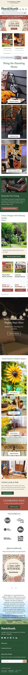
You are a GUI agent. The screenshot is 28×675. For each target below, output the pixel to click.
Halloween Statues (14, 101)
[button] (23, 9)
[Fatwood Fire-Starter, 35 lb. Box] (7, 267)
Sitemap (16, 671)
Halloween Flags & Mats (14, 171)
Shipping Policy (11, 670)
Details (19, 18)
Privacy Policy (4, 670)
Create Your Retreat (14, 333)
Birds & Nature (14, 433)
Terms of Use (18, 670)
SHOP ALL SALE (14, 506)
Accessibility (10, 671)
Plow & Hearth (8, 668)
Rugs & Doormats (14, 453)
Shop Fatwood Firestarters (9, 208)
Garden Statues (14, 413)
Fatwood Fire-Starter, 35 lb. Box (7, 275)
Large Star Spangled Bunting (20, 275)
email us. (9, 634)
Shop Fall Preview (7, 493)
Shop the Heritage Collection (14, 256)
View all (3, 220)
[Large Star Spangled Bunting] (20, 267)
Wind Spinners (14, 392)
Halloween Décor (14, 136)
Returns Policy (4, 671)
